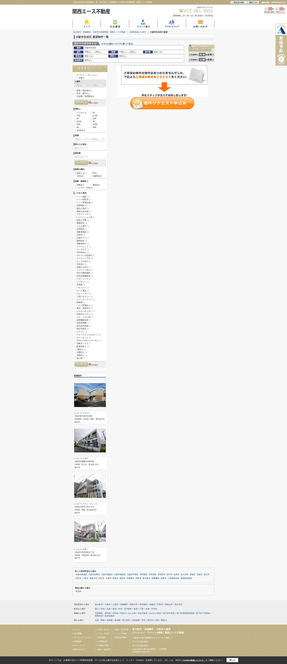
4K (78, 127)
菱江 (97, 609)
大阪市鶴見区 (120, 574)
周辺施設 (102, 637)
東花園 (117, 620)
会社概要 (78, 633)
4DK (94, 127)
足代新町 (128, 609)
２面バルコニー (85, 296)
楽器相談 (82, 205)
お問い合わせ (104, 629)
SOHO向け (83, 252)
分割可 (81, 235)
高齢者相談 (83, 232)
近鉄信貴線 (109, 616)
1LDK (95, 115)
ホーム (77, 629)
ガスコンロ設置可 (86, 255)
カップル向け (84, 261)
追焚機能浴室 (84, 320)
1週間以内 (97, 176)
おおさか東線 (155, 613)
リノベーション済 (86, 217)
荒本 (143, 620)
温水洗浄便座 (84, 326)
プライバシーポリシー (83, 637)
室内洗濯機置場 (85, 276)
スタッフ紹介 (104, 633)
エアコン (82, 332)
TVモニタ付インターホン (89, 340)
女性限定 (82, 229)
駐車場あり (83, 346)
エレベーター (84, 293)
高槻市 (193, 574)
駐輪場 (81, 302)
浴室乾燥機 (83, 323)
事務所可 (82, 223)
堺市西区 (144, 574)
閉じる (232, 660)
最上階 (81, 358)
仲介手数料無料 (85, 273)
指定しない (82, 173)
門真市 (138, 578)
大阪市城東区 (107, 574)
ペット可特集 (121, 633)
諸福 (114, 609)
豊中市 (169, 574)
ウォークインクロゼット (89, 335)
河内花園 (136, 620)
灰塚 (147, 609)
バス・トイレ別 (85, 317)
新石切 (150, 620)
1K (94, 112)
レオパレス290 (81, 458)
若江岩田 (126, 620)
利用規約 (78, 641)
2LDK (79, 121)
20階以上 (82, 355)
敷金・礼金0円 (104, 649)
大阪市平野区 (133, 574)
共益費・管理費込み (85, 96)
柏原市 (122, 578)
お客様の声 (103, 641)
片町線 (115, 613)
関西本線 (99, 616)
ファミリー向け (85, 270)
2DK (94, 118)
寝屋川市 (93, 578)
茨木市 (78, 578)
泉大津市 (184, 574)
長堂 (136, 609)
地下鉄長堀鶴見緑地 (185, 613)
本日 (95, 173)
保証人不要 (83, 220)
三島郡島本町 (173, 578)
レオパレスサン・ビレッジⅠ (87, 504)
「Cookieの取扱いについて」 (193, 660)
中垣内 (154, 609)
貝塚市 (200, 574)
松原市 (101, 578)
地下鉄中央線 (169, 613)
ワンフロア (83, 249)
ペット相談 (83, 197)
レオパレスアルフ (82, 413)
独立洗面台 (83, 329)
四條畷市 (155, 578)
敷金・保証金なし (84, 90)
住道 (97, 620)
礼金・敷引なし (83, 93)
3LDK (95, 124)
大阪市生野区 (94, 574)
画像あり (80, 185)
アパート (80, 75)
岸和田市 (161, 574)
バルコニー (83, 288)
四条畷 (109, 620)
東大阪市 (146, 578)
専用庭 (81, 285)
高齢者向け (83, 243)
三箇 (142, 609)
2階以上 (81, 349)
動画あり (97, 185)
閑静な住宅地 (84, 211)
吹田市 (177, 574)
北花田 (78, 591)
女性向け (82, 264)
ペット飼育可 (84, 199)
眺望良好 (82, 241)
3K (94, 121)
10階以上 (82, 352)
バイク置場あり (85, 305)
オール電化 (83, 291)
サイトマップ (80, 645)
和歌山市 (169, 604)
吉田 (103, 609)
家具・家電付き (85, 308)
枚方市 (207, 574)
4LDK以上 (81, 130)
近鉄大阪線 (142, 613)
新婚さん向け (84, 267)
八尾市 (85, 578)
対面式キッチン (85, 314)
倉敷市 (152, 604)
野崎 (103, 620)
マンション (92, 75)
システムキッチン (86, 311)
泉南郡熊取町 (186, 578)
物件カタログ (80, 649)
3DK (78, 124)
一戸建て (80, 78)
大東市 (108, 578)
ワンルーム (81, 112)
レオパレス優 (80, 549)
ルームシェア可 (85, 258)
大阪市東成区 (81, 574)
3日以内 (80, 176)
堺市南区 (153, 574)
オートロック (84, 337)
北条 (108, 609)
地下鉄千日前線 (203, 613)
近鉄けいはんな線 (128, 613)
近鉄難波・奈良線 (102, 613)
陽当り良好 (83, 208)
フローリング (84, 279)
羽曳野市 (130, 578)
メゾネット (83, 282)
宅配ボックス (84, 343)
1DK (78, 115)
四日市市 (178, 604)
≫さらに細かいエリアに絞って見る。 (118, 44)
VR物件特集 (103, 645)
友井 (120, 609)
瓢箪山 (164, 620)
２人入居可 (83, 226)
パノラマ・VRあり (85, 188)
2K (78, 118)
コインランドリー (86, 299)
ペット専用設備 (85, 202)
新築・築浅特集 (122, 629)
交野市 (163, 578)
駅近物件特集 (121, 637)
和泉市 (115, 578)
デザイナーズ (84, 214)
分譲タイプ (83, 238)
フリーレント (84, 246)
